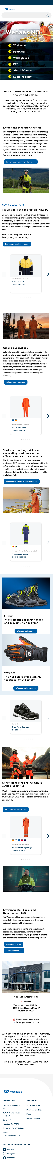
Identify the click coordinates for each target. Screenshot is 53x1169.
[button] (20, 297)
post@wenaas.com (30, 1022)
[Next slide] (48, 274)
